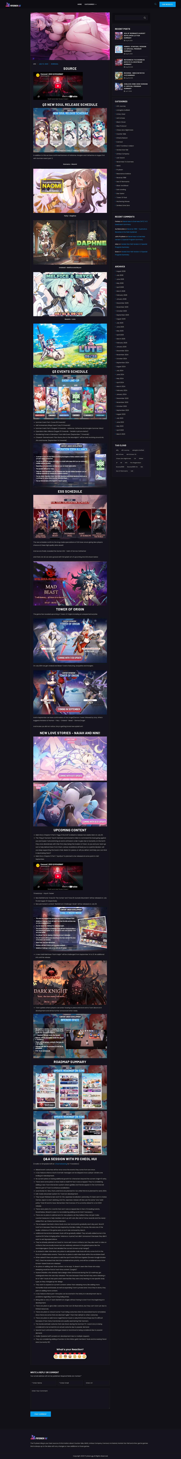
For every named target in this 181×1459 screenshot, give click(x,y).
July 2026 (119, 275)
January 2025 (121, 347)
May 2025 (119, 331)
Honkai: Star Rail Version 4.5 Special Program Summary (135, 49)
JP (116, 463)
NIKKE (118, 166)
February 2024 (121, 390)
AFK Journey (121, 106)
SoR (132, 471)
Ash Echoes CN (131, 454)
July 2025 (119, 323)
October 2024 (121, 359)
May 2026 (119, 283)
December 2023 (122, 398)
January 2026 (121, 299)
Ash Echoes (120, 118)
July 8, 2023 (43, 64)
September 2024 (122, 363)
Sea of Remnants (122, 182)
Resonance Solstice (123, 174)
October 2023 (121, 406)
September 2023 (122, 410)
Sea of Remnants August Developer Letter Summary (134, 35)
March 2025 (120, 339)
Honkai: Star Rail (122, 150)
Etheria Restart (122, 138)
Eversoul (54, 64)
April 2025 (120, 335)
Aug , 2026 (129, 40)
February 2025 (121, 343)
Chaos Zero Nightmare (124, 130)
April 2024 (120, 382)
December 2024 (122, 351)
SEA (142, 467)
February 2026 (121, 295)
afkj (117, 450)
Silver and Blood (122, 185)
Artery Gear (120, 114)
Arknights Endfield (123, 110)
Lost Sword (120, 158)
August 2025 (120, 319)
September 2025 (122, 315)
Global (141, 458)
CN (135, 458)
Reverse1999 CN (132, 467)
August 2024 (121, 366)
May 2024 (120, 378)
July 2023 (119, 418)
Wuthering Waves (123, 201)
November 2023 (122, 402)
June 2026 (120, 279)
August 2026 (120, 271)
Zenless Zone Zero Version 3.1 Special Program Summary (136, 86)
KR (121, 463)
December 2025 (122, 303)
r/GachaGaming (61, 1164)
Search (145, 17)
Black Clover (121, 122)
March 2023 (120, 434)
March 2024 (120, 386)
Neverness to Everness (125, 162)
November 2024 (122, 355)
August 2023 (120, 414)
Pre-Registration (135, 463)
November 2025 (122, 307)
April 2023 (120, 430)
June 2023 (120, 422)
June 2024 (120, 374)
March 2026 (120, 291)
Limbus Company (122, 154)
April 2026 (120, 287)
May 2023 (119, 426)
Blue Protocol (121, 126)
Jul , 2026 (128, 91)
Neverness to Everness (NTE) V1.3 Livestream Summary (134, 62)
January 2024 (121, 394)
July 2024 (119, 370)
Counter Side (121, 134)
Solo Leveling (121, 189)
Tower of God (121, 197)
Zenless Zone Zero (123, 205)
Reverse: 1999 (121, 178)
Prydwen (119, 170)
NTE (126, 463)
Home (80, 4)
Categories (89, 4)
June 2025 (120, 327)
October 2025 (121, 311)
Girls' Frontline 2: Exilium (125, 146)
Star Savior (120, 193)
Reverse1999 (120, 467)
